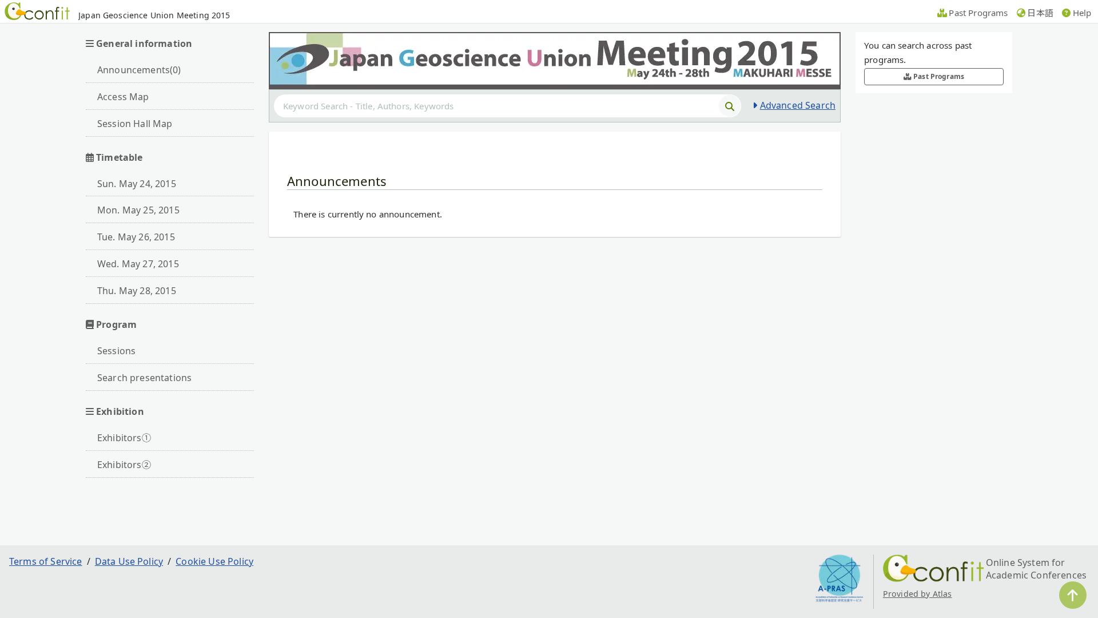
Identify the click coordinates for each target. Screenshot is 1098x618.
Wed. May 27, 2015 (138, 264)
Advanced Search (798, 105)
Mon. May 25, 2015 (138, 210)
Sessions (116, 350)
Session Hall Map (135, 123)
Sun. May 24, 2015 (136, 183)
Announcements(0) (139, 70)
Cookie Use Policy (214, 561)
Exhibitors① (124, 437)
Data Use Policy (129, 561)
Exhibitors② (124, 464)
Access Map (123, 96)
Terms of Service (45, 561)
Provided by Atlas (917, 593)
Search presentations (144, 377)
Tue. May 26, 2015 (136, 237)
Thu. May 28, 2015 (136, 290)
